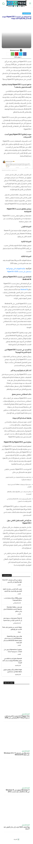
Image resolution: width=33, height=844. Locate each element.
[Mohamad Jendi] (21, 50)
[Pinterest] (16, 54)
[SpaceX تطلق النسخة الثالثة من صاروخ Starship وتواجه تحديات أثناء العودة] (26, 661)
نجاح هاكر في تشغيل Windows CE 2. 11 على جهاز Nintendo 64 (16, 754)
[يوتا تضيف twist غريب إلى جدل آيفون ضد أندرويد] (16, 810)
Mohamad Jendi (14, 50)
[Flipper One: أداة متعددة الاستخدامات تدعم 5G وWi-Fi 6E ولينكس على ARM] (16, 699)
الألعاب (19, 584)
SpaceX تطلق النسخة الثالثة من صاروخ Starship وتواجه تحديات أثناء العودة (12, 660)
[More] (8, 54)
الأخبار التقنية (18, 665)
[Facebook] (24, 54)
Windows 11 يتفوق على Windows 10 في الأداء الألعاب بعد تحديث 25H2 (17, 791)
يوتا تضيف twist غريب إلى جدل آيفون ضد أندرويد (16, 828)
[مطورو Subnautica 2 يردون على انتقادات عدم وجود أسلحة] (26, 651)
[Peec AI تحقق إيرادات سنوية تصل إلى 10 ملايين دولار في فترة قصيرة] (26, 620)
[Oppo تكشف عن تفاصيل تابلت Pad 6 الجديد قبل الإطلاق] (26, 629)
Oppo (19, 632)
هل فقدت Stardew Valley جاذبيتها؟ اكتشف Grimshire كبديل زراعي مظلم (12, 609)
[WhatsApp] (12, 54)
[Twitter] (20, 54)
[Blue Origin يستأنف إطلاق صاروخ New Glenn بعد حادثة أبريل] (26, 672)
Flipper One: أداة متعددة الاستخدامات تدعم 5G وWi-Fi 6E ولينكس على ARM (16, 717)
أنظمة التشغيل (26, 13)
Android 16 (24, 289)
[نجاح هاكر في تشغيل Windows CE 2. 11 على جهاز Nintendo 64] (16, 736)
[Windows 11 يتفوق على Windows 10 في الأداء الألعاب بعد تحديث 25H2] (16, 773)
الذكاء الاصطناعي (17, 603)
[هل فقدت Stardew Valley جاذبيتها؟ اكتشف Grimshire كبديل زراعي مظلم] (26, 609)
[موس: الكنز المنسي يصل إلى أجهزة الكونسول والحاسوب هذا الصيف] (26, 591)
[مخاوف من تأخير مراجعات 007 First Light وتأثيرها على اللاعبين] (26, 582)
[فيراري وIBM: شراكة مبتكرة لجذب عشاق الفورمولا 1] (26, 600)
